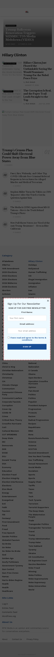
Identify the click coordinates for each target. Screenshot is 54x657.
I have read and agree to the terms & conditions (28, 339)
